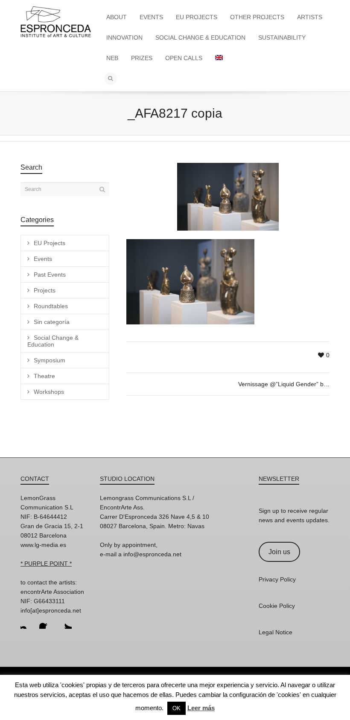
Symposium (49, 360)
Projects (44, 290)
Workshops (49, 391)
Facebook (46, 622)
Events (43, 258)
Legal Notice (275, 632)
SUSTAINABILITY (282, 37)
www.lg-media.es (43, 544)
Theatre (44, 376)
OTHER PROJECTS (257, 17)
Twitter (65, 622)
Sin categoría (52, 321)
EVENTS (151, 17)
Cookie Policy (277, 605)
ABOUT (116, 17)
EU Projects (49, 243)
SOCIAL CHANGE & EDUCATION (200, 37)
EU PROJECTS (196, 17)
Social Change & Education (53, 341)
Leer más (201, 707)
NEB (112, 58)
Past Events (50, 274)
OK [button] (176, 708)
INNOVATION (124, 37)
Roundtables (51, 306)
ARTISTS (309, 17)
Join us (279, 551)
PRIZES (141, 58)
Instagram (27, 622)
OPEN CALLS (183, 58)
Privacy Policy (277, 579)
